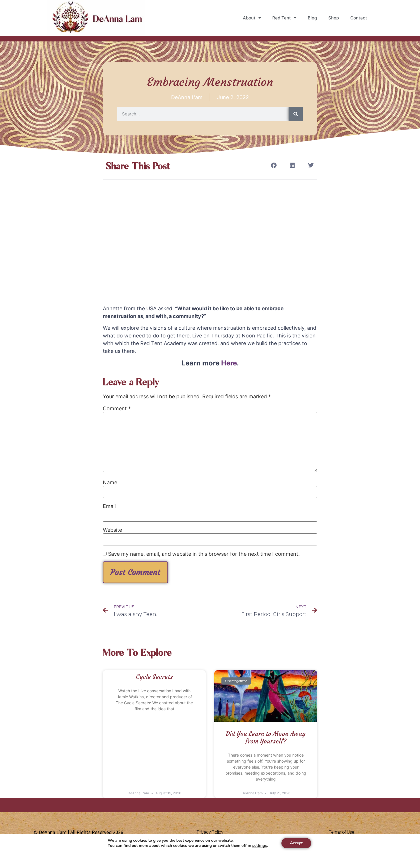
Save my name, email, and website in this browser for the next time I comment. (204, 554)
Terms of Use (341, 832)
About (249, 18)
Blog (312, 18)
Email (109, 506)
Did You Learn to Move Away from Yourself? (265, 737)
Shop (333, 18)
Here (229, 363)
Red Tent (281, 18)
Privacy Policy (210, 832)
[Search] (296, 114)
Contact (358, 18)
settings (259, 845)
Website (112, 530)
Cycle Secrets (154, 677)
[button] (273, 165)
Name (110, 482)
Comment (117, 408)
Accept (296, 843)
